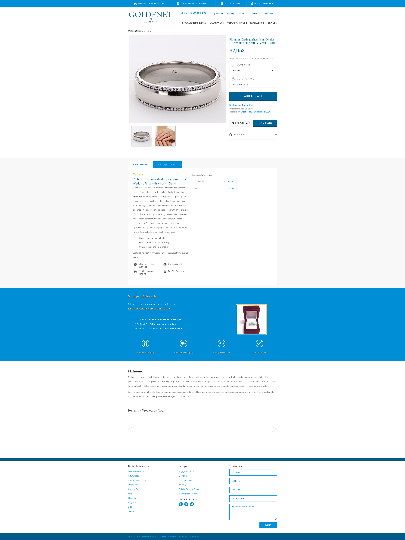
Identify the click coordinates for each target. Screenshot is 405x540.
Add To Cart (253, 96)
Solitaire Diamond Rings (189, 489)
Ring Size (132, 502)
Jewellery (256, 23)
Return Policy (133, 476)
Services (271, 23)
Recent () (231, 14)
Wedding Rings (237, 23)
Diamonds (217, 23)
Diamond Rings (185, 480)
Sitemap (131, 511)
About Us (243, 14)
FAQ (130, 494)
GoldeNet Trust (134, 489)
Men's (146, 31)
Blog (130, 507)
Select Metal (243, 65)
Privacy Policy (134, 485)
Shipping (132, 498)
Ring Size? (265, 123)
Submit (268, 525)
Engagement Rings (194, 23)
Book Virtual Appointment (242, 105)
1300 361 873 (197, 12)
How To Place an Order (137, 480)
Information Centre (135, 471)
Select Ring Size (245, 79)
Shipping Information (167, 164)
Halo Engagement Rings (189, 494)
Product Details (140, 164)
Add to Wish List (241, 123)
